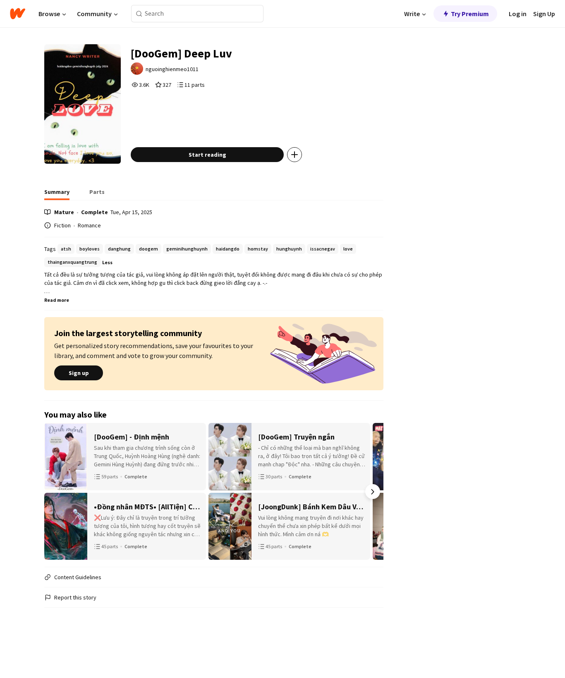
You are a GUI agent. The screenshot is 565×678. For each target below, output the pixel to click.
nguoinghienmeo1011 (172, 69)
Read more (56, 300)
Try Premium (470, 14)
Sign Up (544, 14)
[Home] (17, 13)
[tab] (56, 194)
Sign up (79, 373)
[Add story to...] (294, 154)
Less (107, 262)
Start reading (207, 154)
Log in (518, 14)
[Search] (139, 13)
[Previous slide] (55, 491)
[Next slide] (372, 491)
